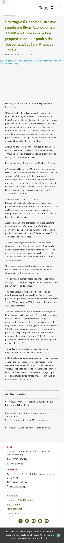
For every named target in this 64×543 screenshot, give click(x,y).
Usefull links (13, 513)
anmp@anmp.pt (17, 463)
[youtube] (40, 521)
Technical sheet (14, 508)
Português (10, 107)
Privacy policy (13, 504)
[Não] (60, 535)
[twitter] (20, 521)
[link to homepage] (9, 8)
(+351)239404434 (18, 459)
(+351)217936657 (18, 481)
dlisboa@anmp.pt (17, 486)
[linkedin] (47, 521)
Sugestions (12, 495)
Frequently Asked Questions (20, 499)
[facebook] (27, 521)
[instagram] (34, 521)
